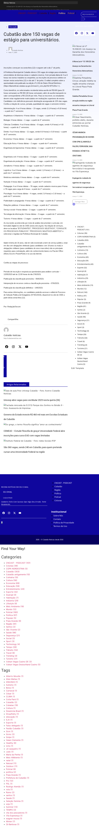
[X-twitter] (20, 347)
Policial (71, 13)
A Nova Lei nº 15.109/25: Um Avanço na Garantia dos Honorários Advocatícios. (32, 6)
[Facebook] (7, 347)
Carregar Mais (80, 202)
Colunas (46, 18)
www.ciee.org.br (36, 226)
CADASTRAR (7, 498)
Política (62, 13)
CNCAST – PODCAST (27, 13)
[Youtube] (27, 347)
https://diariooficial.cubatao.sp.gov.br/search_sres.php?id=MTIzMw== (31, 86)
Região (53, 13)
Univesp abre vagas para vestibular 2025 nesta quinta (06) (32, 400)
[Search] (83, 19)
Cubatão (43, 13)
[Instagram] (13, 347)
